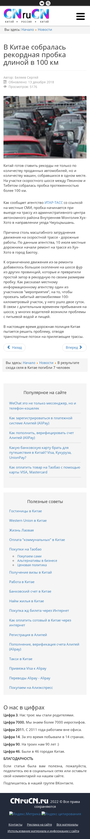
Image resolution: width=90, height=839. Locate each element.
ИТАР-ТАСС (54, 202)
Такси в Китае (20, 658)
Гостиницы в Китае (25, 511)
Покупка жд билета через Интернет (39, 610)
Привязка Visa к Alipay (27, 668)
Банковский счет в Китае (30, 591)
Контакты (15, 824)
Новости (45, 29)
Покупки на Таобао (25, 549)
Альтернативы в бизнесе (37, 561)
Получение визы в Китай (30, 572)
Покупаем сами (29, 556)
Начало (27, 29)
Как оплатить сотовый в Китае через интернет (40, 622)
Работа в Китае (21, 581)
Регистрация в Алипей (28, 634)
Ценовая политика (32, 565)
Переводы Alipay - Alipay (29, 678)
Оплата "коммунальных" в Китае (37, 539)
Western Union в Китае (28, 520)
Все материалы (67, 824)
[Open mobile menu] (81, 16)
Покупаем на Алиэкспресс (31, 687)
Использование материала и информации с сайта (43, 831)
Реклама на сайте (39, 824)
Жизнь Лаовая (21, 530)
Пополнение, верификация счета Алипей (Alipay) (44, 646)
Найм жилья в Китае (26, 601)
